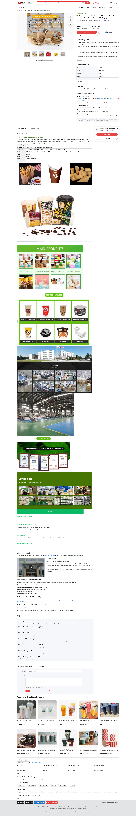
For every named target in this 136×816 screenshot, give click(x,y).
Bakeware (19, 768)
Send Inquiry (87, 32)
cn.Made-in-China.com (81, 808)
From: (23, 671)
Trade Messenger (39, 802)
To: (24, 675)
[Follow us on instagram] (112, 802)
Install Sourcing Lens (52, 802)
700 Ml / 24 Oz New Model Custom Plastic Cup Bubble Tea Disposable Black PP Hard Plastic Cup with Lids (109, 722)
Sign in (117, 3)
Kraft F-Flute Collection (84, 600)
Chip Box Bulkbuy (36, 795)
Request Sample (101, 35)
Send (28, 691)
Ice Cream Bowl (71, 770)
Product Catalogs (37, 762)
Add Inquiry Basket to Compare (45, 60)
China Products (46, 806)
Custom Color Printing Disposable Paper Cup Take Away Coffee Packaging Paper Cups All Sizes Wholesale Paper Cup (88, 750)
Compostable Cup (63, 785)
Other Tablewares (21, 770)
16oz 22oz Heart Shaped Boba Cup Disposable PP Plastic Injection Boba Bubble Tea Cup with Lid (87, 722)
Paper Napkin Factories (23, 792)
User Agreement (76, 811)
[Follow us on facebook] (108, 802)
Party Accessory (21, 601)
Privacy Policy (89, 811)
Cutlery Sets (96, 768)
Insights (97, 806)
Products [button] (40, 3)
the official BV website (49, 555)
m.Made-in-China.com (71, 808)
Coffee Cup (33, 600)
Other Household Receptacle (74, 765)
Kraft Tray (70, 600)
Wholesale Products (68, 806)
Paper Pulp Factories (36, 792)
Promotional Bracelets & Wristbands (50, 765)
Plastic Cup (53, 785)
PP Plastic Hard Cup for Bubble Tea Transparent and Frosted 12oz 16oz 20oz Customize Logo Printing (26, 722)
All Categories (22, 7)
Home (18, 10)
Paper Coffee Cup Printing (24, 795)
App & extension (101, 7)
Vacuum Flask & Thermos (99, 765)
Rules (118, 7)
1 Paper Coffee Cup (97, 792)
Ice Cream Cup (39, 600)
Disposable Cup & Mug (45, 10)
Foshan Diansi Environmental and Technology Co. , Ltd (90, 20)
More (18, 773)
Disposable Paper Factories (49, 792)
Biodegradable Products (62, 600)
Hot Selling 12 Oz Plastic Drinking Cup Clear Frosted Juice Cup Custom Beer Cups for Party (46, 722)
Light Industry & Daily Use (26, 10)
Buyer (86, 7)
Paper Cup (27, 600)
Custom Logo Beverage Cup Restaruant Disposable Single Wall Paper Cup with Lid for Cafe (26, 750)
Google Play (29, 802)
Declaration (83, 811)
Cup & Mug (36, 10)
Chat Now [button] (109, 32)
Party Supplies (20, 765)
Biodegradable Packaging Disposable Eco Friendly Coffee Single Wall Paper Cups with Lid (47, 750)
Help (94, 7)
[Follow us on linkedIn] (118, 802)
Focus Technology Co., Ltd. (58, 811)
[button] (83, 2)
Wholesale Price (76, 806)
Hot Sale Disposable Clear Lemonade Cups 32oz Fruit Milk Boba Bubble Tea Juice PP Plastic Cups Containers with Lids (68, 722)
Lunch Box (44, 770)
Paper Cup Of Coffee (85, 792)
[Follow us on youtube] (114, 802)
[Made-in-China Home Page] (24, 2)
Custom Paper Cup (73, 792)
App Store (21, 802)
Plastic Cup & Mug (32, 785)
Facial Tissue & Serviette (73, 768)
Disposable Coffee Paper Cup (110, 792)
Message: (23, 679)
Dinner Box (75, 600)
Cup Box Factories (62, 792)
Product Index (92, 806)
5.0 (102, 130)
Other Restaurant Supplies (48, 768)
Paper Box (53, 600)
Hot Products (39, 806)
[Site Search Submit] (87, 2)
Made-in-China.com (62, 808)
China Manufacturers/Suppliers (57, 806)
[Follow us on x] (110, 802)
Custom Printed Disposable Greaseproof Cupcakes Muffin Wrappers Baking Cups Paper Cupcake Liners (109, 750)
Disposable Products (43, 785)
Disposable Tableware (98, 770)
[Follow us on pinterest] (116, 802)
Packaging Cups (21, 785)
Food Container (47, 600)
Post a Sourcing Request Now (56, 691)
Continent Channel (84, 806)
